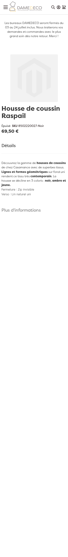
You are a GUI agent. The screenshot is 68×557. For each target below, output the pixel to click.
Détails (8, 145)
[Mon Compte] (58, 7)
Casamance (21, 167)
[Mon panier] (64, 7)
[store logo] (25, 6)
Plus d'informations (21, 210)
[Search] (53, 7)
